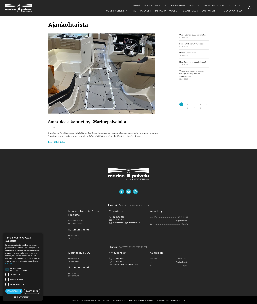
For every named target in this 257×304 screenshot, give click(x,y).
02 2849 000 (118, 217)
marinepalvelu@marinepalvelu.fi (127, 223)
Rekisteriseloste (119, 300)
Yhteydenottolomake (214, 5)
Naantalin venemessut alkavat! (192, 62)
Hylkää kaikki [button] (32, 291)
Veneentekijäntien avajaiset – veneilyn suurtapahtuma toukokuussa (192, 74)
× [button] (40, 236)
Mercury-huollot (167, 10)
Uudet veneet (115, 10)
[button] (22, 297)
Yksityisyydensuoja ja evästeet (141, 300)
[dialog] (23, 267)
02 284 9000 (118, 258)
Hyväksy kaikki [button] (14, 291)
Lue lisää (8, 263)
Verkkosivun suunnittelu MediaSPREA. (171, 300)
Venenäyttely (233, 10)
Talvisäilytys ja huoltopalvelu (148, 5)
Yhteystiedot (236, 5)
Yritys (192, 5)
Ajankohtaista (178, 5)
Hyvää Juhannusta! (187, 53)
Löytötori (209, 10)
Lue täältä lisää (56, 142)
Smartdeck (190, 10)
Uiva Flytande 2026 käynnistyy (192, 35)
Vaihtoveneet (142, 10)
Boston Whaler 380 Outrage (191, 44)
